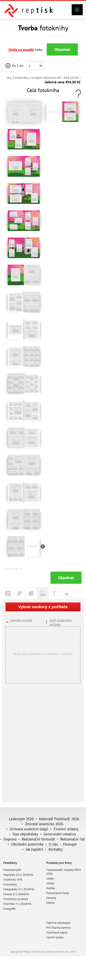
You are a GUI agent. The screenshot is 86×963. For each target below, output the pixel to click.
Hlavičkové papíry (56, 932)
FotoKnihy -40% (12, 879)
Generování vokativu (59, 834)
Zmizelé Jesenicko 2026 (44, 823)
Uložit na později (21, 49)
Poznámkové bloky (57, 893)
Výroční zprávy (55, 937)
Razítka (50, 888)
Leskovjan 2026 (21, 818)
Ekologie (70, 844)
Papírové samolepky (58, 923)
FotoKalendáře (12, 870)
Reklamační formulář (38, 839)
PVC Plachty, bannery (58, 928)
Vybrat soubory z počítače (43, 606)
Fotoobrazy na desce (15, 899)
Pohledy (51, 898)
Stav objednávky (25, 834)
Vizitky (50, 883)
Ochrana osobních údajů (29, 828)
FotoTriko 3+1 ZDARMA (17, 904)
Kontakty (55, 849)
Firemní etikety (66, 828)
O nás (53, 844)
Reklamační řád (72, 839)
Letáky (50, 878)
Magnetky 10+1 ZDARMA (18, 875)
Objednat (62, 49)
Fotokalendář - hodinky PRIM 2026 (63, 872)
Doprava (10, 839)
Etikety (50, 903)
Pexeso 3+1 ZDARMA (16, 894)
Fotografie (9, 909)
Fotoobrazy (10, 884)
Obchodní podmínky (27, 844)
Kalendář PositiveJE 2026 (59, 818)
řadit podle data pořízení (60, 622)
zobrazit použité (21, 620)
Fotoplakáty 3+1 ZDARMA (18, 889)
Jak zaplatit (34, 849)
